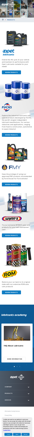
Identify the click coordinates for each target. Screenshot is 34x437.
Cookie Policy (6, 430)
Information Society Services (12, 411)
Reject (17, 434)
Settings (25, 434)
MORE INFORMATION (14, 359)
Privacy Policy (8, 415)
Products (11, 20)
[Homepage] (3, 20)
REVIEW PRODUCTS (11, 72)
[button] (14, 366)
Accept (8, 434)
